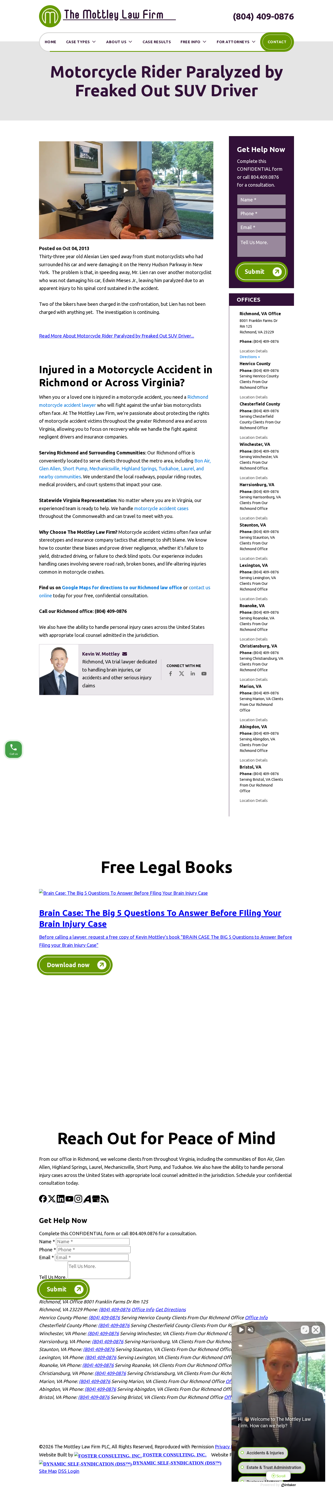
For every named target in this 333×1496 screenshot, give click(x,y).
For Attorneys (233, 42)
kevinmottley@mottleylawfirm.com (126, 653)
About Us (116, 42)
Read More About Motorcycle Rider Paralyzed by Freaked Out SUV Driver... (116, 335)
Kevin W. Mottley (101, 653)
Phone (47, 1249)
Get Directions (170, 1309)
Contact (277, 42)
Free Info (191, 42)
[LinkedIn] (61, 1200)
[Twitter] (52, 1200)
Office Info (142, 1309)
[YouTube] (70, 1200)
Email (46, 1257)
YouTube (204, 673)
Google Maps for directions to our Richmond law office (122, 587)
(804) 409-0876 (263, 16)
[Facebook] (43, 1200)
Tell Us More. (53, 1277)
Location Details (254, 351)
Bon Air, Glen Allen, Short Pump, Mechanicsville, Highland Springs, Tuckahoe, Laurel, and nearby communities (125, 468)
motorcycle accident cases (161, 508)
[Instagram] (78, 1200)
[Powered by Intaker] (289, 1485)
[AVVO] (87, 1200)
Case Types (78, 42)
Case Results (157, 42)
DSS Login (68, 1471)
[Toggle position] (305, 1330)
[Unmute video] (241, 1330)
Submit (255, 271)
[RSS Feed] (105, 1200)
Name (47, 1241)
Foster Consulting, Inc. (174, 1454)
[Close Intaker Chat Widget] (316, 1330)
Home (50, 42)
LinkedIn (193, 673)
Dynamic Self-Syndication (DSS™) (176, 1463)
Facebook (170, 673)
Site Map (48, 1471)
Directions (248, 356)
